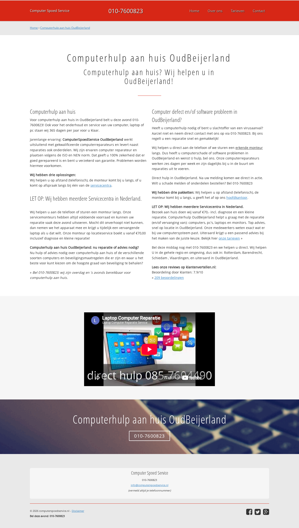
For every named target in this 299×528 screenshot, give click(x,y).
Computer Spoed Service (49, 10)
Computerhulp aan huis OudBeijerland (65, 28)
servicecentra (100, 185)
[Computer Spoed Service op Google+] (266, 511)
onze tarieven (229, 238)
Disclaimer (78, 511)
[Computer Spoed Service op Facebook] (249, 511)
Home (34, 28)
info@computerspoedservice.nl (149, 485)
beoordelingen (169, 277)
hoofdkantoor (236, 197)
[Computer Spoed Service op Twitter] (258, 511)
